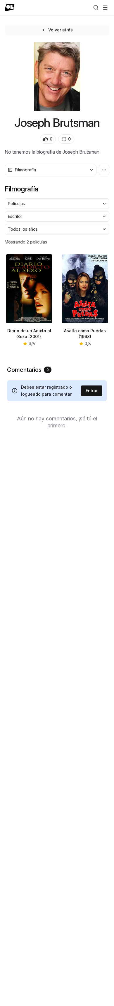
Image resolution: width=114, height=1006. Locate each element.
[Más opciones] (104, 170)
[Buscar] (96, 7)
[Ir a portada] (9, 7)
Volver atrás (60, 29)
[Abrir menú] (105, 7)
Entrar (92, 390)
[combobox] (50, 170)
